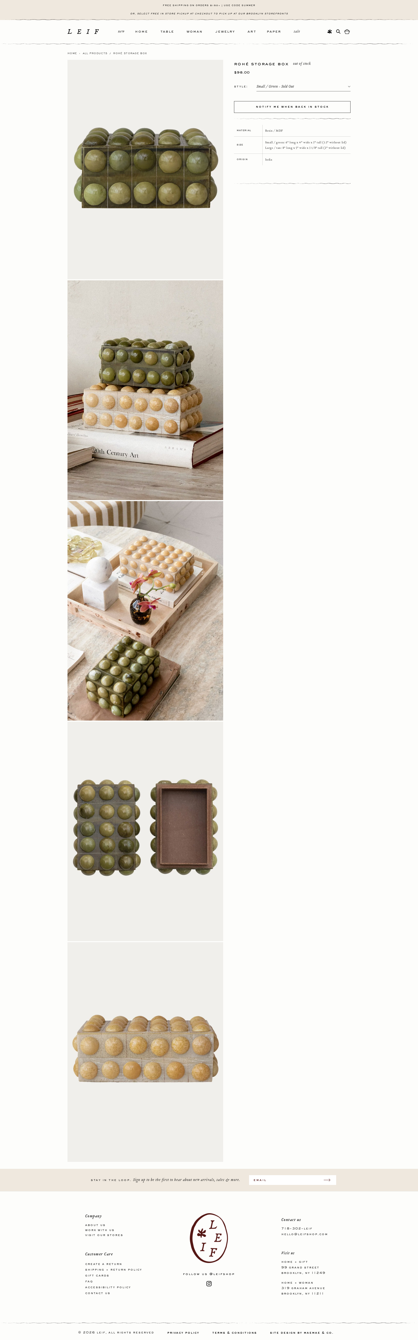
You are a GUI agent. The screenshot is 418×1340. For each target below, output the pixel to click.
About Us (95, 1225)
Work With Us (100, 1229)
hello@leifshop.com (304, 1234)
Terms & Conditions (234, 1332)
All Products (95, 53)
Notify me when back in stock (292, 106)
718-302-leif (296, 1228)
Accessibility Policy (108, 1287)
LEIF (101, 1332)
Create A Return (103, 1263)
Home (72, 53)
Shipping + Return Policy (113, 1269)
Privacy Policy (183, 1332)
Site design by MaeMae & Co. (302, 1332)
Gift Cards (97, 1275)
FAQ (89, 1281)
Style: (241, 86)
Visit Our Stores (104, 1234)
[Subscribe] (329, 1180)
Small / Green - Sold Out (275, 86)
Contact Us (97, 1293)
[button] (147, 32)
